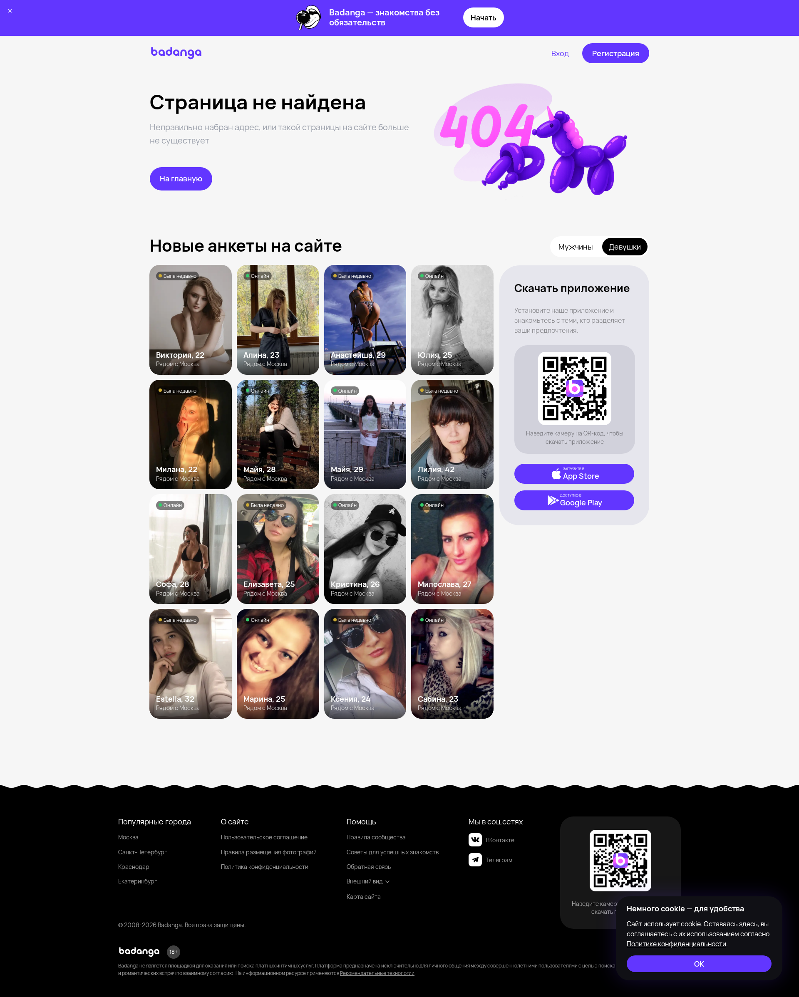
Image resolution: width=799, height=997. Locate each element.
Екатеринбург (137, 881)
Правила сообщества (376, 837)
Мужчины (575, 247)
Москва (128, 837)
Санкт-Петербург (142, 852)
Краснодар (133, 867)
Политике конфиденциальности (676, 943)
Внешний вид (365, 881)
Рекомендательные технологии (377, 973)
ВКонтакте (500, 840)
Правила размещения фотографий (269, 852)
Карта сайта (364, 897)
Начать (483, 17)
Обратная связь (369, 867)
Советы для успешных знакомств (393, 852)
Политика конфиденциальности (264, 867)
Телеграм (499, 860)
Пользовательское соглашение (264, 837)
